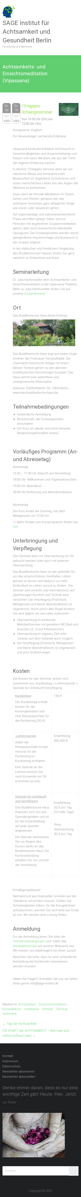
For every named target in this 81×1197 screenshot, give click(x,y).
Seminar (62, 1009)
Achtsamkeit (27, 1004)
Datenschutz (11, 1066)
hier (15, 527)
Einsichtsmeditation (52, 1004)
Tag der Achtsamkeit (19, 1024)
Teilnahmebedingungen (29, 941)
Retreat (47, 1009)
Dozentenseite (35, 293)
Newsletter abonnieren (18, 1071)
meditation (31, 1009)
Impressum (10, 1061)
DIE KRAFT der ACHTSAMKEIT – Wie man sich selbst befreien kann (35, 1033)
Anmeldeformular (25, 946)
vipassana (9, 1013)
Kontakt (7, 1056)
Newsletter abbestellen (18, 1077)
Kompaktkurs (11, 1009)
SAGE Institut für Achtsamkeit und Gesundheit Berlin (27, 31)
